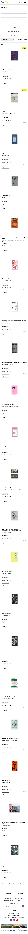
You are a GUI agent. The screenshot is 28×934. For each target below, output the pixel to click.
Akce (26, 39)
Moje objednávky (8, 896)
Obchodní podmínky (19, 898)
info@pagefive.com (15, 915)
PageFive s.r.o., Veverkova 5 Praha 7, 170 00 (14, 917)
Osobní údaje (8, 898)
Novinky (20, 39)
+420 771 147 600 (15, 913)
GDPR (19, 900)
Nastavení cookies (8, 900)
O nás (19, 896)
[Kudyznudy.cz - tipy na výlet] (14, 927)
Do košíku (6, 83)
